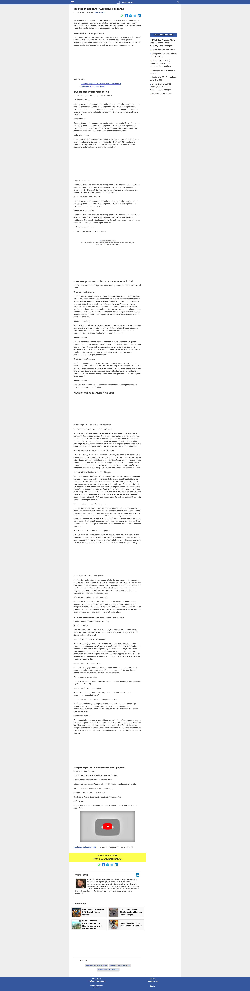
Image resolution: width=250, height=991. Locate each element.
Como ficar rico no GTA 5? (163, 50)
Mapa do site (97, 979)
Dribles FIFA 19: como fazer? (93, 86)
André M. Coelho (100, 12)
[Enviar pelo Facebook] (126, 15)
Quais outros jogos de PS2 (85, 847)
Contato (153, 979)
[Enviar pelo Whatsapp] (122, 15)
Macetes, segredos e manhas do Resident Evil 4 (101, 84)
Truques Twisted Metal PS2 (120, 965)
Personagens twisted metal (96, 965)
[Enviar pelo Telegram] (130, 15)
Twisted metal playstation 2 (108, 970)
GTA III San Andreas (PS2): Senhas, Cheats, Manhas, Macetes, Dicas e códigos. (162, 43)
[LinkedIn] (137, 875)
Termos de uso (152, 981)
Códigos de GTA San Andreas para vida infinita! (163, 55)
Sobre (152, 986)
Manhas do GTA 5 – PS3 (162, 93)
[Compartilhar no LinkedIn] (139, 15)
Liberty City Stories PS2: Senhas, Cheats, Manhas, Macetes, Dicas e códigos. (160, 87)
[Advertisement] (107, 61)
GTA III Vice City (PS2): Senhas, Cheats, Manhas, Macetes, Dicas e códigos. (160, 63)
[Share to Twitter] (134, 15)
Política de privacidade (97, 981)
